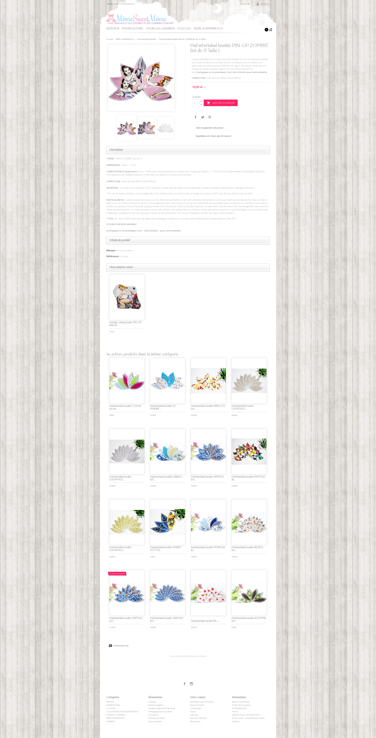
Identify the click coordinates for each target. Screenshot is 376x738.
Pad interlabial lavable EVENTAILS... (242, 407)
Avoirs (192, 711)
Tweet (203, 117)
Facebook (185, 684)
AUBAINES (110, 721)
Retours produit (197, 705)
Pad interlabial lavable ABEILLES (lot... (208, 407)
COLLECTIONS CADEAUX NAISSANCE (122, 711)
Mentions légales (155, 705)
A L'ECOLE (184, 29)
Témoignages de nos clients (160, 711)
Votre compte (198, 697)
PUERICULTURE (132, 29)
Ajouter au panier (221, 103)
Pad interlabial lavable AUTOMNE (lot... (249, 620)
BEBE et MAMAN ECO (208, 29)
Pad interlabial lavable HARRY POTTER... (165, 549)
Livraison (152, 701)
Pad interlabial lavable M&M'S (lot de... (248, 478)
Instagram (191, 684)
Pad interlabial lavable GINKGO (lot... (166, 478)
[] (268, 11)
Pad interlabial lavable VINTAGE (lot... (207, 478)
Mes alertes (195, 721)
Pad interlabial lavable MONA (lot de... (208, 549)
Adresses (194, 714)
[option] (146, 78)
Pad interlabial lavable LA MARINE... (163, 407)
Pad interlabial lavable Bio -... (206, 621)
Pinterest (210, 117)
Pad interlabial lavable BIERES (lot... (247, 549)
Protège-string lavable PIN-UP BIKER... (125, 324)
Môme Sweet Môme (124, 250)
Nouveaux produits (156, 718)
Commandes (195, 708)
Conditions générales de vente (161, 708)
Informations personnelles (201, 701)
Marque (110, 250)
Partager (196, 117)
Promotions (153, 714)
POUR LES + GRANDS (160, 29)
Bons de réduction (198, 718)
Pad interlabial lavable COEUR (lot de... (125, 407)
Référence (112, 256)
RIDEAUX (112, 29)
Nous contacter (155, 721)
